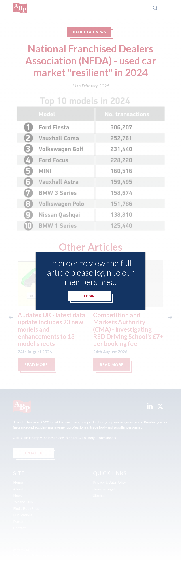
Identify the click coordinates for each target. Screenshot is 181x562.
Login (89, 296)
